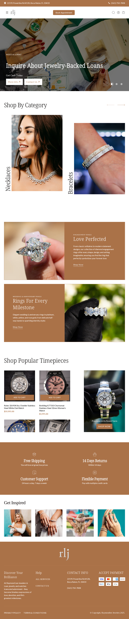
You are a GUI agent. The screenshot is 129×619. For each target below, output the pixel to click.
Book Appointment (64, 12)
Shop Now (13, 82)
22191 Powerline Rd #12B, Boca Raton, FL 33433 (28, 3)
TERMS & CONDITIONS (35, 613)
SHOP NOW (104, 426)
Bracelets (70, 183)
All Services (43, 579)
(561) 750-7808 (118, 3)
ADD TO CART (20, 397)
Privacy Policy (12, 613)
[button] (113, 12)
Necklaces (8, 179)
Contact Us (42, 586)
